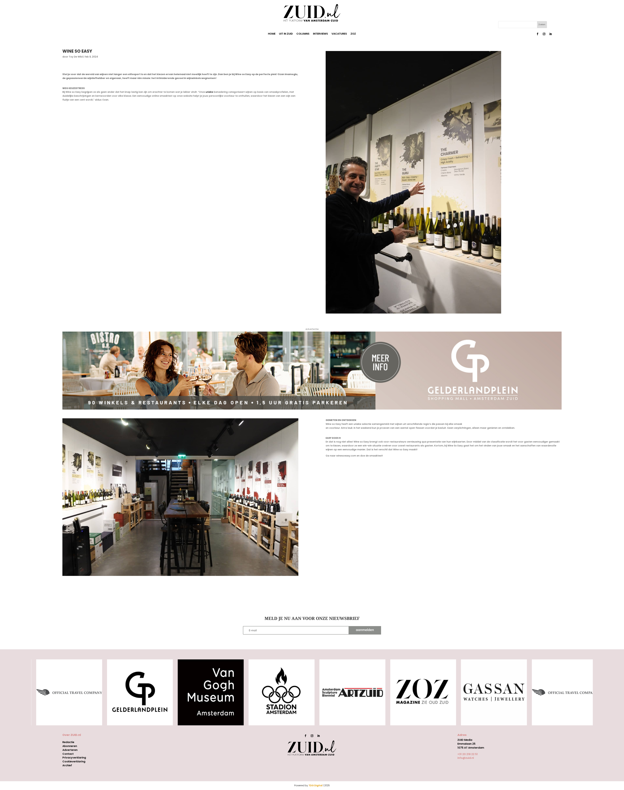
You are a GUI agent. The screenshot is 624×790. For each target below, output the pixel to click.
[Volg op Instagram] (544, 34)
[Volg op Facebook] (537, 34)
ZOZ (353, 34)
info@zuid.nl (465, 758)
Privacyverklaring (74, 757)
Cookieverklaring (73, 761)
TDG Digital (315, 785)
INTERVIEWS (320, 34)
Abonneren (69, 746)
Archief (67, 765)
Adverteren (70, 750)
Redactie (68, 742)
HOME (271, 34)
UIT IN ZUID (286, 34)
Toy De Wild (76, 56)
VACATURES (339, 34)
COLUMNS (302, 34)
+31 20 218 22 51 (467, 754)
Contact (68, 754)
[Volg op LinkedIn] (550, 34)
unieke (209, 92)
